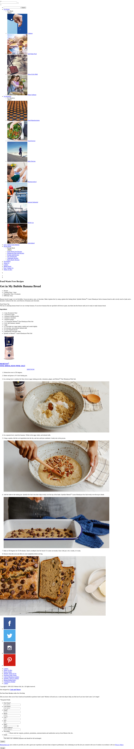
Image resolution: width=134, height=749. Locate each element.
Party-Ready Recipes (13, 260)
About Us (6, 263)
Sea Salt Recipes (12, 256)
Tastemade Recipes (12, 258)
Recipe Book (7, 246)
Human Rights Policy (10, 680)
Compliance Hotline (9, 682)
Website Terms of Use (10, 673)
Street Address (8, 727)
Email (6, 710)
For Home (7, 9)
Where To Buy (8, 269)
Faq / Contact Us (8, 268)
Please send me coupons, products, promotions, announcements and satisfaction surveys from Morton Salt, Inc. (41, 733)
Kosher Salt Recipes (13, 255)
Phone (5, 713)
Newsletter (7, 731)
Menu (9, 13)
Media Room (7, 266)
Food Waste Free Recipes (14, 251)
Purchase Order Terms (10, 675)
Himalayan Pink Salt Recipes (15, 253)
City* (6, 717)
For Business (7, 96)
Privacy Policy (8, 672)
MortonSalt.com (4, 745)
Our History (7, 261)
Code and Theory (15, 689)
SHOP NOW (30, 369)
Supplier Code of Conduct (11, 678)
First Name (7, 703)
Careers (6, 264)
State (5, 724)
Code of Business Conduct (11, 677)
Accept (2, 748)
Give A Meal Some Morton (11, 244)
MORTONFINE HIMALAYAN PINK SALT (12, 365)
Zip (5, 721)
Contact (6, 668)
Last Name (7, 706)
